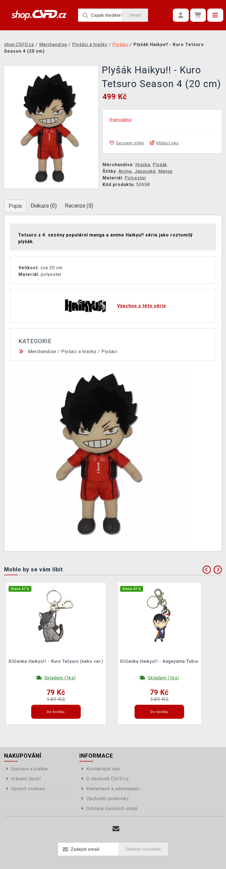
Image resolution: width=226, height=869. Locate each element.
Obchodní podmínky (107, 798)
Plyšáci (109, 351)
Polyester (135, 178)
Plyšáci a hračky (78, 351)
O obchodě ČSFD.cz (107, 778)
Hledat (135, 15)
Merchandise (42, 351)
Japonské (145, 171)
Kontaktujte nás (103, 768)
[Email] (116, 829)
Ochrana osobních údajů (112, 808)
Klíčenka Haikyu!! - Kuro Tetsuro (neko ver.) (56, 661)
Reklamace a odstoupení (113, 788)
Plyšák (160, 164)
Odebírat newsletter (143, 849)
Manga (165, 171)
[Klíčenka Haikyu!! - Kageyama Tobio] (159, 615)
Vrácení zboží (26, 778)
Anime (125, 171)
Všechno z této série (141, 305)
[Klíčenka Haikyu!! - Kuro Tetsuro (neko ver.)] (56, 615)
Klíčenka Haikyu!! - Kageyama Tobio (159, 661)
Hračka (142, 164)
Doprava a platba (29, 768)
